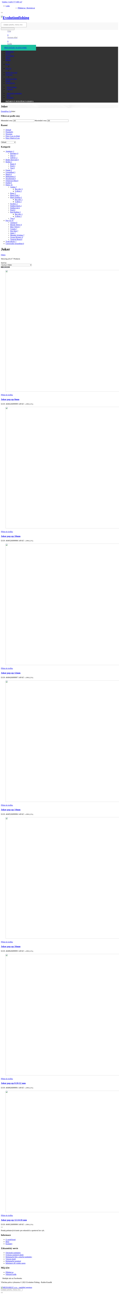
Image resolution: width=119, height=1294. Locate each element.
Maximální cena (40, 121)
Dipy (12, 156)
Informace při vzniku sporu (15, 1263)
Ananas (13, 223)
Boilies (8, 60)
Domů (3, 111)
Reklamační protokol (13, 1261)
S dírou (18, 191)
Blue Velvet (15, 227)
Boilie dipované (11, 73)
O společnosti (11, 1240)
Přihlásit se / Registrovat (26, 8)
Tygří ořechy (10, 83)
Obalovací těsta (11, 79)
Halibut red (15, 208)
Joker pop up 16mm (10, 946)
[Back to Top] (2, 1227)
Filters (3, 255)
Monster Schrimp (17, 235)
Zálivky (13, 158)
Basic (13, 164)
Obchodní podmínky (14, 93)
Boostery (14, 153)
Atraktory (9, 75)
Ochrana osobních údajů (14, 1255)
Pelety (8, 64)
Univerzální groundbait (15, 244)
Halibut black (15, 206)
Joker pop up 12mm (10, 673)
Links (8, 6)
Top (12, 168)
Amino (13, 187)
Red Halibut (15, 212)
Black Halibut (16, 197)
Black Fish (15, 195)
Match (8, 58)
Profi (12, 166)
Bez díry (19, 189)
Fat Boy (14, 204)
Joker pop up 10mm (10, 536)
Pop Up (8, 68)
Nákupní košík (11, 1274)
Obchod (10, 89)
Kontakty (10, 98)
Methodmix (10, 52)
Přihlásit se (9, 1272)
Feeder (8, 54)
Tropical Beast (16, 239)
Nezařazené (11, 179)
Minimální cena (6, 121)
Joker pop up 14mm (10, 809)
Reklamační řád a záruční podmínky (19, 1257)
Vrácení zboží (11, 1259)
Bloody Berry (16, 225)
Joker (13, 233)
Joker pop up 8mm (10, 399)
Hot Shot (14, 231)
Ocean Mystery (16, 237)
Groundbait (10, 56)
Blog (7, 1242)
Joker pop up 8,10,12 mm (13, 1083)
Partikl (8, 81)
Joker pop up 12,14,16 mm (14, 1220)
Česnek (13, 229)
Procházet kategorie (15, 48)
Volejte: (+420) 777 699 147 (12, 2)
